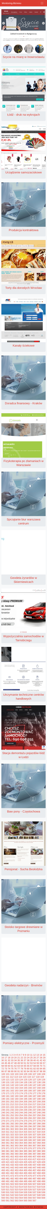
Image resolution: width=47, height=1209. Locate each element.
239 (43, 1110)
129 (43, 1079)
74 (9, 1068)
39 (31, 1060)
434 (21, 1165)
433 (16, 1165)
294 (21, 1126)
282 (12, 1123)
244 (21, 1112)
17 (6, 1057)
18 (9, 1057)
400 (3, 1156)
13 (37, 1055)
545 (25, 1195)
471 (8, 1176)
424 (21, 1162)
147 (34, 1085)
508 (39, 1184)
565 (25, 1200)
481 (8, 1178)
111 (7, 1077)
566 (30, 1200)
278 (39, 1121)
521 (8, 1189)
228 (39, 1107)
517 (34, 1187)
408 (39, 1156)
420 (3, 1162)
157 (34, 1088)
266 (30, 1118)
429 (43, 1162)
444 (21, 1167)
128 (39, 1079)
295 (25, 1126)
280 (3, 1123)
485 (25, 1178)
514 (21, 1187)
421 (8, 1162)
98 (41, 1071)
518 (39, 1187)
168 (39, 1090)
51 (25, 1063)
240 (3, 1112)
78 (22, 1068)
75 (12, 1068)
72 (2, 1068)
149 (43, 1085)
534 (21, 1192)
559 (43, 1198)
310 (3, 1132)
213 (16, 1104)
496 (30, 1181)
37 (25, 1060)
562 (12, 1200)
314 (21, 1132)
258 (39, 1115)
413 (16, 1159)
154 (21, 1088)
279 (43, 1121)
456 (30, 1170)
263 (16, 1118)
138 (39, 1082)
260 (3, 1118)
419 (43, 1159)
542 (12, 1195)
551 (8, 1198)
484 (21, 1178)
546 (30, 1195)
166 (30, 1090)
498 (39, 1181)
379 (43, 1148)
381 (8, 1151)
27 (38, 1057)
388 (39, 1151)
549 (43, 1195)
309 (43, 1129)
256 (30, 1115)
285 (25, 1123)
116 (29, 1077)
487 (34, 1178)
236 (30, 1110)
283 (16, 1123)
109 (43, 1074)
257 (34, 1115)
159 (43, 1088)
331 (8, 1137)
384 (21, 1151)
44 (2, 1063)
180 (3, 1096)
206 (30, 1101)
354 (21, 1143)
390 (3, 1154)
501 (8, 1184)
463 (16, 1173)
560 (3, 1200)
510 (3, 1187)
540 (3, 1195)
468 (39, 1173)
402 (12, 1156)
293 (16, 1126)
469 (43, 1173)
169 (43, 1090)
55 (38, 1063)
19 (12, 1057)
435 (25, 1165)
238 (39, 1110)
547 (34, 1195)
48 (15, 1063)
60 (9, 1066)
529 (43, 1189)
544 (21, 1195)
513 (16, 1187)
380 (3, 1151)
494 (21, 1181)
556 (30, 1198)
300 (3, 1129)
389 (43, 1151)
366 (30, 1145)
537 (34, 1192)
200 (3, 1101)
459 (43, 1170)
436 (30, 1165)
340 (3, 1140)
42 (41, 1060)
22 (22, 1057)
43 (44, 1060)
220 (3, 1107)
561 (8, 1200)
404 (21, 1156)
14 (41, 1055)
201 (8, 1101)
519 (43, 1187)
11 (31, 1055)
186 (30, 1096)
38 (28, 1060)
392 (12, 1154)
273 (16, 1121)
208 (39, 1101)
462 (12, 1173)
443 (16, 1167)
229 (43, 1107)
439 (43, 1165)
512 (12, 1187)
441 (8, 1167)
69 (38, 1066)
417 (34, 1159)
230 (3, 1110)
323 (16, 1134)
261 (8, 1118)
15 (44, 1055)
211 (7, 1104)
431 (8, 1165)
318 (39, 1132)
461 (8, 1173)
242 (12, 1112)
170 (3, 1093)
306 (30, 1129)
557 (34, 1198)
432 (12, 1165)
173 (16, 1093)
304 (21, 1129)
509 (43, 1184)
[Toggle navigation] (42, 3)
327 (34, 1134)
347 (34, 1140)
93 (25, 1071)
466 (30, 1173)
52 (28, 1063)
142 (12, 1085)
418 (39, 1159)
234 (21, 1110)
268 (39, 1118)
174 (21, 1093)
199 (43, 1099)
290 (3, 1126)
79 (25, 1068)
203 (16, 1101)
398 (39, 1154)
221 (8, 1107)
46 (9, 1063)
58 (2, 1066)
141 (8, 1085)
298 (39, 1126)
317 (34, 1132)
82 (34, 1068)
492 (12, 1181)
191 (8, 1099)
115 (25, 1077)
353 (16, 1143)
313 (16, 1132)
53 (31, 1063)
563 (16, 1200)
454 (21, 1170)
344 (21, 1140)
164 (21, 1090)
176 (30, 1093)
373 (16, 1148)
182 (12, 1096)
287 (34, 1123)
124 (21, 1079)
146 (30, 1085)
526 (30, 1189)
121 (8, 1079)
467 (34, 1173)
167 (34, 1090)
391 (8, 1154)
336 (30, 1137)
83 (38, 1068)
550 (3, 1198)
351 (8, 1143)
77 (18, 1068)
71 (44, 1066)
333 (16, 1137)
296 (30, 1126)
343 (16, 1140)
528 (39, 1189)
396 (30, 1154)
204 (21, 1101)
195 (25, 1099)
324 (21, 1134)
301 (8, 1129)
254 (21, 1115)
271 (8, 1121)
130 (3, 1082)
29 (44, 1057)
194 (21, 1099)
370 (3, 1148)
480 (3, 1178)
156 (30, 1088)
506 (30, 1184)
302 (12, 1129)
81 (31, 1068)
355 (25, 1143)
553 (16, 1198)
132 (12, 1082)
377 (34, 1148)
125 (25, 1079)
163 (16, 1090)
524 (21, 1189)
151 (8, 1088)
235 (25, 1110)
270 (3, 1121)
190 (3, 1099)
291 (8, 1126)
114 (20, 1077)
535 (25, 1192)
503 (16, 1184)
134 (21, 1082)
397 (34, 1154)
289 (43, 1123)
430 (3, 1165)
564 (21, 1200)
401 (8, 1156)
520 (3, 1189)
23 (25, 1057)
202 (12, 1101)
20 (15, 1057)
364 (21, 1145)
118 (38, 1077)
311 (7, 1132)
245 (25, 1112)
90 (15, 1071)
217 (34, 1104)
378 (39, 1148)
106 (30, 1074)
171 (8, 1093)
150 (3, 1088)
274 (21, 1121)
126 (30, 1079)
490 (3, 1181)
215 (25, 1104)
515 (25, 1187)
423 (16, 1162)
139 (43, 1082)
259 (43, 1115)
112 (12, 1077)
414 (21, 1159)
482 (12, 1178)
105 (25, 1074)
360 (3, 1145)
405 (25, 1156)
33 (12, 1060)
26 (34, 1057)
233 (16, 1110)
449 (43, 1167)
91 (18, 1071)
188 (39, 1096)
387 (34, 1151)
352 (12, 1143)
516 (30, 1187)
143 (16, 1085)
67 (31, 1066)
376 (30, 1148)
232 (12, 1110)
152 (12, 1088)
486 (30, 1178)
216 (30, 1104)
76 (15, 1068)
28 (41, 1057)
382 (12, 1151)
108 (39, 1074)
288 (39, 1123)
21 (18, 1057)
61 (12, 1066)
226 (30, 1107)
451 (8, 1170)
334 (21, 1137)
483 (16, 1178)
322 (12, 1134)
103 (16, 1074)
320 (3, 1134)
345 (25, 1140)
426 (30, 1162)
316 (30, 1132)
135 (25, 1082)
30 (2, 1060)
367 (34, 1145)
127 (34, 1079)
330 (3, 1137)
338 (39, 1137)
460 (3, 1173)
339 (43, 1137)
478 (39, 1176)
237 (34, 1110)
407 (34, 1156)
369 (43, 1145)
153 (16, 1088)
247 (34, 1112)
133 (16, 1082)
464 (21, 1173)
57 (44, 1063)
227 (34, 1107)
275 (25, 1121)
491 (8, 1181)
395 (25, 1154)
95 (31, 1071)
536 (30, 1192)
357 (34, 1143)
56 (41, 1063)
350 (3, 1143)
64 (22, 1066)
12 (34, 1055)
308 (39, 1129)
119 (42, 1077)
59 (6, 1066)
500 (3, 1184)
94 (28, 1071)
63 (18, 1066)
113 (16, 1077)
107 (34, 1074)
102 (12, 1074)
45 (6, 1063)
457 (34, 1170)
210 (3, 1104)
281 (8, 1123)
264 (21, 1118)
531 (8, 1192)
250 (3, 1115)
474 (21, 1176)
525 (25, 1189)
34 (15, 1060)
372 (12, 1148)
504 (21, 1184)
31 (6, 1060)
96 (34, 1071)
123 (16, 1079)
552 (12, 1198)
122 (12, 1079)
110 (3, 1077)
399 (43, 1154)
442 (12, 1167)
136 (30, 1082)
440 (3, 1167)
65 (25, 1066)
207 (34, 1101)
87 (6, 1071)
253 (16, 1115)
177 (34, 1093)
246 (30, 1112)
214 (21, 1104)
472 (12, 1176)
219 (43, 1104)
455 (25, 1170)
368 (39, 1145)
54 (34, 1063)
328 (39, 1134)
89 (12, 1071)
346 (30, 1140)
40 (34, 1060)
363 (16, 1145)
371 (8, 1148)
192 (12, 1099)
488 (39, 1178)
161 (8, 1090)
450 (3, 1170)
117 (33, 1077)
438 (39, 1165)
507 (34, 1184)
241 (8, 1112)
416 (30, 1159)
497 (34, 1181)
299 (43, 1126)
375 (25, 1148)
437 (34, 1165)
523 (16, 1189)
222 (12, 1107)
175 (25, 1093)
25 (31, 1057)
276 (30, 1121)
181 (8, 1096)
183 (16, 1096)
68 (34, 1066)
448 (39, 1167)
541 (8, 1195)
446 (30, 1167)
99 (44, 1071)
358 (39, 1143)
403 (16, 1156)
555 (25, 1198)
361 (8, 1145)
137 (34, 1082)
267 (34, 1118)
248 (39, 1112)
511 (7, 1187)
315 (25, 1132)
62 (15, 1066)
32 (9, 1060)
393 (16, 1154)
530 (3, 1192)
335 (25, 1137)
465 (25, 1173)
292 (12, 1126)
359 (43, 1143)
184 (21, 1096)
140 (3, 1085)
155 (25, 1088)
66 (28, 1066)
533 (16, 1192)
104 (21, 1074)
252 (12, 1115)
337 (34, 1137)
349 (43, 1140)
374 (21, 1148)
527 (34, 1189)
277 (34, 1121)
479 (43, 1176)
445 (25, 1167)
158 (39, 1088)
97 (38, 1071)
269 (43, 1118)
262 (12, 1118)
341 (8, 1140)
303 (16, 1129)
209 (43, 1101)
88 (9, 1071)
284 (21, 1123)
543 (16, 1195)
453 (16, 1170)
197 (34, 1099)
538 (39, 1192)
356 (30, 1143)
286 (30, 1123)
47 (12, 1063)
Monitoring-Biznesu (11, 3)
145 (25, 1085)
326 (30, 1134)
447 (34, 1167)
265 (25, 1118)
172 (12, 1093)
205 (25, 1101)
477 (34, 1176)
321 (8, 1134)
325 (25, 1134)
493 (16, 1181)
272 (12, 1121)
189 (43, 1096)
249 (43, 1112)
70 (41, 1066)
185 (25, 1096)
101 (8, 1074)
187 (34, 1096)
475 (25, 1176)
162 (12, 1090)
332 (12, 1137)
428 (39, 1162)
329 (43, 1134)
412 (12, 1159)
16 (2, 1057)
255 (25, 1115)
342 (12, 1140)
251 (8, 1115)
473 (16, 1176)
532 (12, 1192)
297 (34, 1126)
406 (30, 1156)
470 (3, 1176)
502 (12, 1184)
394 (21, 1154)
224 (21, 1107)
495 (25, 1181)
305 (25, 1129)
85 (44, 1068)
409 (43, 1156)
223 (16, 1107)
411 (7, 1159)
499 (43, 1181)
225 (25, 1107)
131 (8, 1082)
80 (28, 1068)
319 (43, 1132)
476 (30, 1176)
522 (12, 1189)
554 (21, 1198)
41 (38, 1060)
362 (12, 1145)
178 (39, 1093)
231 (8, 1110)
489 (43, 1178)
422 (12, 1162)
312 (12, 1132)
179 (43, 1093)
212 (12, 1104)
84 (41, 1068)
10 (28, 1055)
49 (18, 1063)
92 (22, 1071)
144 (21, 1085)
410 (3, 1159)
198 (39, 1099)
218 (39, 1104)
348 (39, 1140)
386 (30, 1151)
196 (30, 1099)
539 (43, 1192)
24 (28, 1057)
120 (3, 1079)
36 (22, 1060)
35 (18, 1060)
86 (2, 1071)
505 (25, 1184)
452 (12, 1170)
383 (16, 1151)
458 (39, 1170)
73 (6, 1068)
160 (3, 1090)
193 (16, 1099)
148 (39, 1085)
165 (25, 1090)
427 (34, 1162)
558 (39, 1198)
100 (3, 1074)
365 (25, 1145)
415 (25, 1159)
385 (25, 1151)
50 (22, 1063)
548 (39, 1195)
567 (34, 1200)
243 (16, 1112)
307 (34, 1129)
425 (25, 1162)
